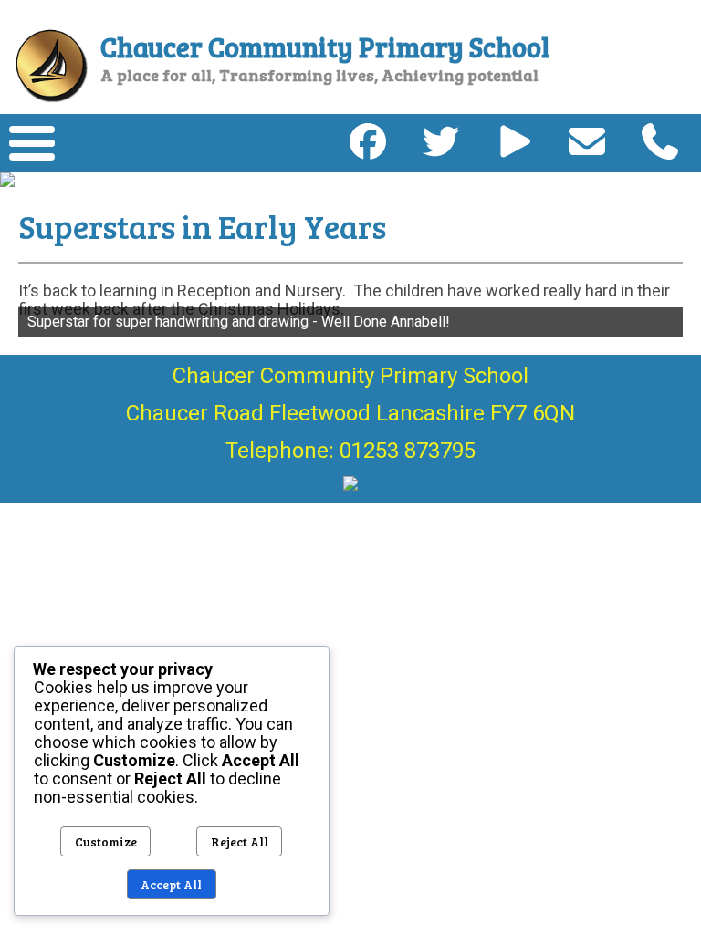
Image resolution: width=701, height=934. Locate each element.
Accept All (171, 885)
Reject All (239, 842)
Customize (106, 842)
